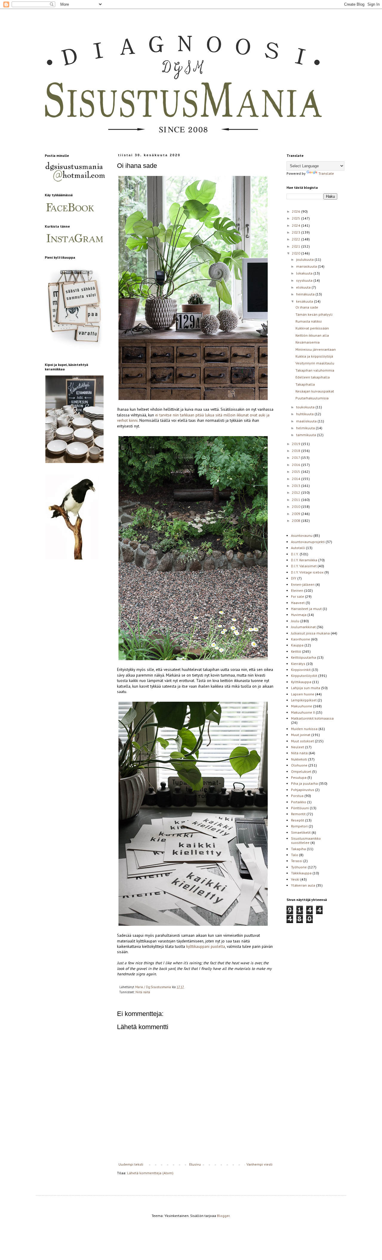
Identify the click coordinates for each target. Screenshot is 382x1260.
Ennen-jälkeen (303, 584)
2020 (296, 253)
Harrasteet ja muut (306, 608)
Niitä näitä (142, 992)
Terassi (296, 861)
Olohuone (299, 765)
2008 (296, 520)
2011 (296, 499)
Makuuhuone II (303, 712)
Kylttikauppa (301, 682)
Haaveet (298, 602)
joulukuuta (305, 259)
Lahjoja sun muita (305, 688)
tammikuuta (306, 435)
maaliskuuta (307, 421)
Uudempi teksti (130, 1164)
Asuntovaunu (301, 535)
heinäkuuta (305, 294)
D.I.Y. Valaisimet (304, 566)
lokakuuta (304, 273)
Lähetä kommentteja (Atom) (150, 1173)
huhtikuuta (305, 414)
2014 (296, 478)
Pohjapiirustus (302, 789)
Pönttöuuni (300, 808)
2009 (296, 513)
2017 (296, 457)
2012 (296, 492)
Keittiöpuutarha (303, 657)
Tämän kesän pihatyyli (313, 314)
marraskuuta (307, 266)
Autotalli (298, 547)
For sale (297, 596)
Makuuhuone (301, 706)
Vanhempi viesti (259, 1164)
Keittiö (296, 651)
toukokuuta (305, 407)
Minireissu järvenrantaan (315, 349)
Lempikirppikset (304, 700)
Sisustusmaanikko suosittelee (306, 840)
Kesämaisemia (307, 342)
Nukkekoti (299, 759)
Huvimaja (298, 614)
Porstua (297, 795)
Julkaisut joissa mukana (310, 633)
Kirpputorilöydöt (304, 675)
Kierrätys (298, 663)
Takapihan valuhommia (314, 370)
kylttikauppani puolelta (205, 946)
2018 (296, 450)
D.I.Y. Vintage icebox (307, 572)
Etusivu (195, 1164)
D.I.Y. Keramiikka (304, 560)
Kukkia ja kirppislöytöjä (314, 356)
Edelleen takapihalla (312, 377)
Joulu (295, 621)
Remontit (298, 814)
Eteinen (297, 590)
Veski (295, 879)
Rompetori (299, 826)
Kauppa (297, 645)
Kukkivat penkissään (312, 328)
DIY (293, 578)
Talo (294, 855)
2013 (296, 485)
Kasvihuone (300, 639)
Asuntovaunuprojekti (308, 541)
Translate (326, 173)
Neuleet (297, 747)
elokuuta (304, 287)
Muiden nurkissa (304, 728)
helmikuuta (306, 428)
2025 (296, 218)
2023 (296, 232)
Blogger (223, 1215)
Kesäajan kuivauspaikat (314, 391)
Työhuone (299, 867)
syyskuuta (304, 280)
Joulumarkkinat (303, 627)
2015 (296, 471)
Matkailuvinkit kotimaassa (312, 718)
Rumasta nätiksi (308, 321)
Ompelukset (301, 771)
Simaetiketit (301, 832)
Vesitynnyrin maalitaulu (314, 363)
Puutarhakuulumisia (312, 398)
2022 (296, 239)
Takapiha (298, 849)
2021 (296, 246)
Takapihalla (305, 384)
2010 (296, 506)
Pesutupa (298, 777)
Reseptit (297, 820)
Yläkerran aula (303, 885)
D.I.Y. (295, 554)
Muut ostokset (302, 741)
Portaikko (298, 802)
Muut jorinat (300, 734)
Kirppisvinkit (301, 669)
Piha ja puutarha (304, 783)
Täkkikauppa (301, 873)
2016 (296, 464)
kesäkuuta (305, 301)
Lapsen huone (302, 694)
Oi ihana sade (306, 307)
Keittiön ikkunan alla (312, 335)
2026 (296, 211)
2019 (296, 444)
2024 (296, 225)
